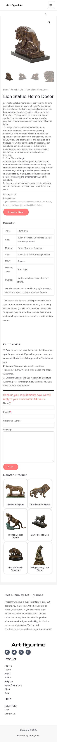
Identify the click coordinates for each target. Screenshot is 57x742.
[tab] (28, 223)
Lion (21, 90)
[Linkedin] (28, 652)
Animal (14, 90)
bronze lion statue (43, 202)
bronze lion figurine (17, 301)
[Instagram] (21, 652)
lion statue (12, 202)
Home (5, 90)
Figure (8, 670)
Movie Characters (13, 685)
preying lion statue (11, 205)
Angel (7, 674)
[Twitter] (14, 652)
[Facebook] (7, 652)
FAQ (7, 710)
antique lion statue (26, 202)
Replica (8, 666)
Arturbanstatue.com (14, 629)
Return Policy (11, 706)
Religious (9, 681)
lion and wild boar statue (31, 205)
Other (7, 689)
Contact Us (10, 714)
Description (9, 223)
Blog (7, 693)
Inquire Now (16, 212)
